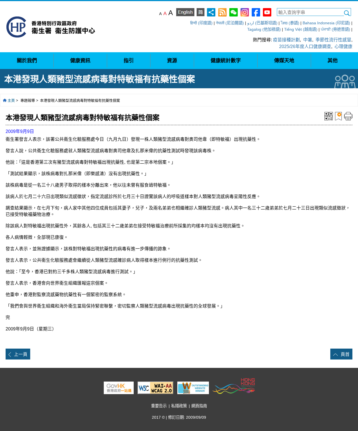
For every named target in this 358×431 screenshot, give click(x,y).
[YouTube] (267, 11)
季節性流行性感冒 (333, 39)
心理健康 (343, 46)
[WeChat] (233, 11)
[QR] (328, 115)
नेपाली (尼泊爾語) (230, 23)
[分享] (211, 11)
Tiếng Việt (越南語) (300, 29)
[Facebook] (256, 11)
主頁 (11, 100)
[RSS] (222, 11)
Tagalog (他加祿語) (264, 29)
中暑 (307, 39)
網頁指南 (199, 406)
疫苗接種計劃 (286, 39)
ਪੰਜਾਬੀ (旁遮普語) (335, 29)
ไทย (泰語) (290, 23)
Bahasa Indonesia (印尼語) (326, 23)
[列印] (348, 115)
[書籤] (338, 115)
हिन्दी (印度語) (201, 23)
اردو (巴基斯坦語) (262, 23)
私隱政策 (179, 406)
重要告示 (159, 406)
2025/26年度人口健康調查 (305, 46)
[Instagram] (245, 11)
